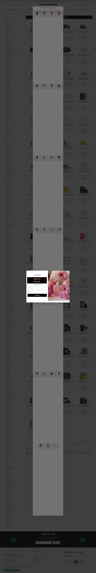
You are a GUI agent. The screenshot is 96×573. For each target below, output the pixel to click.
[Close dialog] (68, 272)
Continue (37, 295)
